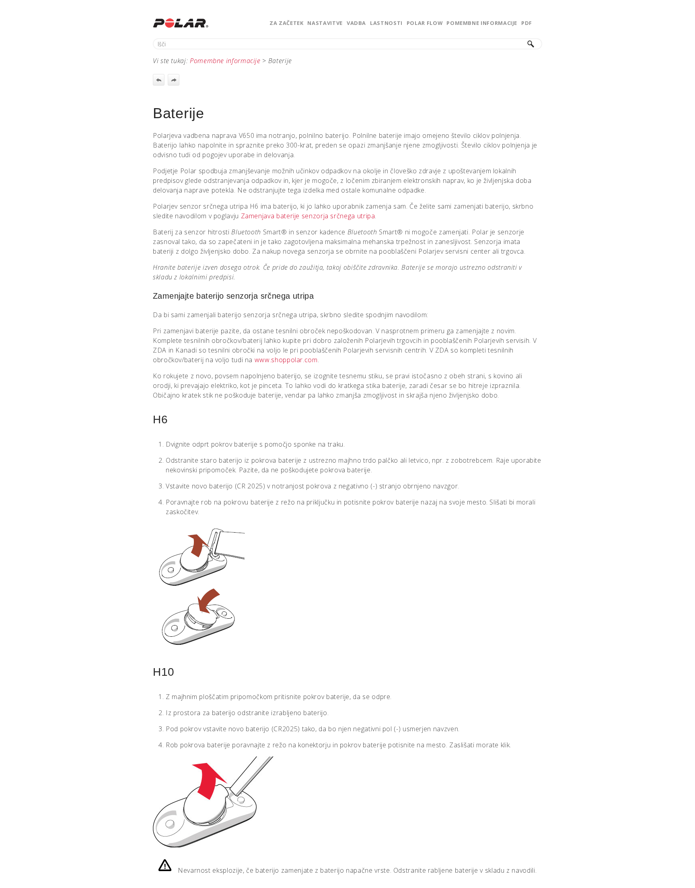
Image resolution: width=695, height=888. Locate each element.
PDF (526, 23)
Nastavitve (324, 23)
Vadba (356, 23)
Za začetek (286, 23)
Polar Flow (424, 23)
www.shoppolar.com (286, 359)
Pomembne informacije (481, 23)
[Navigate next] (173, 80)
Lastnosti (386, 23)
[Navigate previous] (158, 80)
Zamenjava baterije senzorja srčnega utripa (308, 215)
